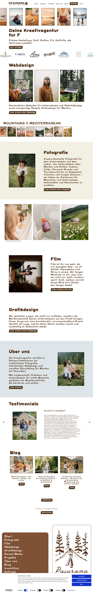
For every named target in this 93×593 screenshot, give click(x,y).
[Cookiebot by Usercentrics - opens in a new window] (9, 590)
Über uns (59, 4)
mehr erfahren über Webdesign (22, 113)
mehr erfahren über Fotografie (57, 190)
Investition (11, 568)
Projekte (51, 4)
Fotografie (56, 153)
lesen (21, 484)
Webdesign (21, 65)
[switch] (39, 590)
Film (56, 259)
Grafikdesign (23, 310)
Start (36, 4)
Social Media (13, 554)
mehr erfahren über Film (61, 290)
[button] (4, 422)
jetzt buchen (46, 513)
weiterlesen (47, 500)
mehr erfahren (16, 388)
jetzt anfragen (16, 47)
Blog (66, 4)
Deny (81, 584)
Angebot (43, 4)
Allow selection (82, 580)
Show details (71, 590)
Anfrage (73, 4)
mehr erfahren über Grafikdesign (23, 331)
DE (81, 4)
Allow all (82, 576)
